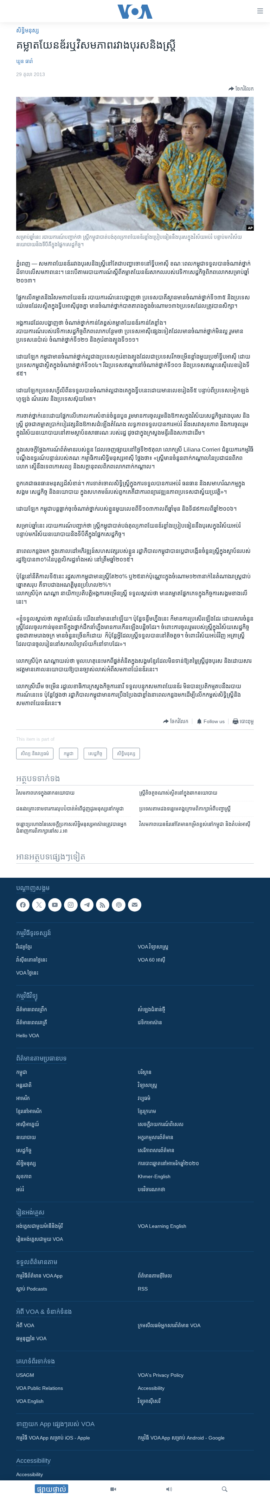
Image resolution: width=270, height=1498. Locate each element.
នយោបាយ (26, 1137)
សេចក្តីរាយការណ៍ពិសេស (161, 1124)
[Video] (113, 1489)
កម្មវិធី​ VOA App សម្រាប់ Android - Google (181, 1438)
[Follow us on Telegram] (87, 905)
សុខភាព (24, 1176)
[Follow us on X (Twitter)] (38, 905)
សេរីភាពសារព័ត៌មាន (156, 1150)
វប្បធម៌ (144, 1098)
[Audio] (169, 1489)
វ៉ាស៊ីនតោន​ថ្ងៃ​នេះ (31, 960)
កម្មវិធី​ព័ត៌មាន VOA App (39, 1276)
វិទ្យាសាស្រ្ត (147, 1085)
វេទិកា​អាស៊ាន (150, 1022)
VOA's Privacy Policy (161, 1375)
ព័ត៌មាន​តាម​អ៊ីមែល (155, 1276)
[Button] (241, 89)
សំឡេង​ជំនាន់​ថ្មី (151, 1009)
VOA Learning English (162, 1226)
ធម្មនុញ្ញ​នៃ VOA (31, 1338)
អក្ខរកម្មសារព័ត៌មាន (155, 1137)
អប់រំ (20, 1189)
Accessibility (151, 1388)
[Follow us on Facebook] (23, 905)
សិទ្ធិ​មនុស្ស (27, 30)
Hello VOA (27, 1035)
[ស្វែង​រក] (224, 1489)
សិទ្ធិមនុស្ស (26, 1163)
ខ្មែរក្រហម (147, 1111)
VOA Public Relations (39, 1388)
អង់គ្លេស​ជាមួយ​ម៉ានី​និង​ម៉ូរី (39, 1226)
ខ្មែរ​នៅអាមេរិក (29, 1111)
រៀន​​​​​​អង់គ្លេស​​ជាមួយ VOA (39, 1239)
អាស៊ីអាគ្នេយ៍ (27, 1124)
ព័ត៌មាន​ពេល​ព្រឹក (31, 1009)
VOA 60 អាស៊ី (151, 960)
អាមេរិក (23, 1098)
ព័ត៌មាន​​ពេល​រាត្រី (31, 1022)
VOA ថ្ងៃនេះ (27, 973)
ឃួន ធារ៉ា (24, 61)
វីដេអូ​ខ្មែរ (24, 947)
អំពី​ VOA (25, 1325)
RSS (143, 1289)
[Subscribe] (134, 905)
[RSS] (102, 905)
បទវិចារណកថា (151, 1189)
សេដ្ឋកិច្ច (24, 1150)
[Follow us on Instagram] (70, 905)
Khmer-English (154, 1176)
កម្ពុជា (21, 1072)
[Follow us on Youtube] (55, 905)
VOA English (30, 1401)
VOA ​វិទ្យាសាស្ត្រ (153, 947)
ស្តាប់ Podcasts (31, 1289)
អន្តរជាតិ (24, 1085)
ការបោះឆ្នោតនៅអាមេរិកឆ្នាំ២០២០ (168, 1163)
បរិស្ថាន (145, 1072)
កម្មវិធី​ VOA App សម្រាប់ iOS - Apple (53, 1438)
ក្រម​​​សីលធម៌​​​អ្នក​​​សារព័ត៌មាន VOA (169, 1325)
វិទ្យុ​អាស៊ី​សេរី (149, 1401)
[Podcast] (118, 905)
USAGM (25, 1375)
